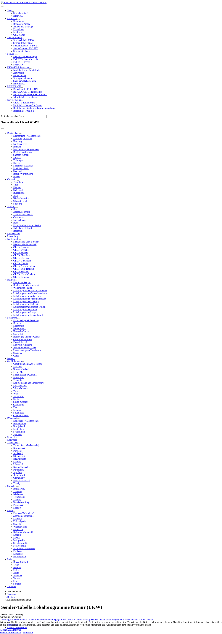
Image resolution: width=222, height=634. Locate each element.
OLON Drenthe (21, 250)
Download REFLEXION (25, 89)
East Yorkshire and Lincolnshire (28, 383)
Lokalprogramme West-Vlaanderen (30, 290)
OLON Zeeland (21, 271)
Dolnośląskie (19, 521)
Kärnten (17, 187)
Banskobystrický (21, 502)
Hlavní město (19, 459)
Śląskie (16, 537)
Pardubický (18, 469)
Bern (15, 222)
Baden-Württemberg (23, 174)
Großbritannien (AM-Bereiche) (28, 364)
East (15, 407)
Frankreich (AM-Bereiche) (26, 320)
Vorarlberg (18, 182)
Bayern (16, 176)
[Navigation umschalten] (2, 128)
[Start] (13, 11)
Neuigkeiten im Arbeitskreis (26, 70)
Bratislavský (19, 488)
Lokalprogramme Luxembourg (28, 315)
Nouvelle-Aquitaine (22, 345)
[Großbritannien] (23, 361)
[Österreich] (18, 180)
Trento (16, 564)
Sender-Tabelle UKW (23, 40)
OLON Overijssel (21, 258)
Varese (16, 578)
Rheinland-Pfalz (21, 168)
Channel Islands (21, 415)
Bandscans (18, 21)
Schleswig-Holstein (22, 138)
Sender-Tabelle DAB (23, 43)
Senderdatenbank (21, 51)
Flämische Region (22, 282)
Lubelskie (18, 554)
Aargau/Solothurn (21, 212)
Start (9, 10)
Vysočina (17, 472)
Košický (17, 507)
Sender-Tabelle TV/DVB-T (26, 45)
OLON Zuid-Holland (23, 269)
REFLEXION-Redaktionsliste (27, 91)
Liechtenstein (13, 233)
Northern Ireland (21, 369)
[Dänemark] (18, 418)
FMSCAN (18, 64)
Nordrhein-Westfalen (23, 165)
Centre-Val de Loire (22, 339)
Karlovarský (19, 448)
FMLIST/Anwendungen (25, 56)
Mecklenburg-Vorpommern (26, 149)
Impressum (28, 632)
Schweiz (11, 206)
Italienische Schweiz (23, 228)
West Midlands (20, 388)
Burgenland (18, 193)
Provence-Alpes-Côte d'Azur (27, 350)
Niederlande (13, 239)
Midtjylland (18, 429)
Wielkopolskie (20, 526)
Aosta (16, 573)
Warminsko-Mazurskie (24, 548)
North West (18, 377)
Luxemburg (12, 236)
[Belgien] (16, 280)
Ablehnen (16, 630)
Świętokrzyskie (20, 543)
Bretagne (17, 323)
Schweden (12, 437)
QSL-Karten (19, 34)
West (15, 393)
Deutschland (13, 133)
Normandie (18, 326)
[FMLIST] (17, 54)
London (17, 410)
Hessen (16, 163)
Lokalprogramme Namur (25, 309)
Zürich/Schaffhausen (23, 214)
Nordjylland (19, 426)
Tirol (15, 184)
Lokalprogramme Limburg (26, 301)
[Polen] (14, 511)
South (16, 399)
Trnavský (17, 491)
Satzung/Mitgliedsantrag (24, 81)
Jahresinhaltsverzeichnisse (25, 97)
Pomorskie (18, 529)
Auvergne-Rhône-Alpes (24, 347)
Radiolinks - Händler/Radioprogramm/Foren (34, 108)
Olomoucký (19, 478)
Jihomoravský (20, 475)
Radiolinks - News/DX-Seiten (27, 105)
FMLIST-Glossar (21, 62)
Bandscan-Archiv (21, 24)
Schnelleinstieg (20, 13)
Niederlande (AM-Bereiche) (26, 241)
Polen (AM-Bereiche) (23, 513)
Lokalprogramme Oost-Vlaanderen (30, 293)
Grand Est (18, 334)
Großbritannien (14, 361)
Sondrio (17, 583)
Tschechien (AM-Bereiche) (26, 445)
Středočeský (19, 456)
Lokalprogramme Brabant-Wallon (29, 307)
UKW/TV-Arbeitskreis (18, 67)
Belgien (11, 279)
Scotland (17, 366)
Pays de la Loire (21, 342)
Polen (10, 510)
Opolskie (17, 524)
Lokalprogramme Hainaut (25, 304)
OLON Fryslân (20, 252)
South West (18, 396)
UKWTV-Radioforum (24, 102)
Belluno (17, 567)
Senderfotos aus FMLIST (25, 48)
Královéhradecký (21, 467)
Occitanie (17, 353)
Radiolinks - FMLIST (23, 110)
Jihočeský (18, 453)
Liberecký (18, 464)
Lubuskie (17, 518)
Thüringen (18, 160)
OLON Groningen (22, 247)
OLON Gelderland (22, 260)
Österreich (12, 179)
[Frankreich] (19, 318)
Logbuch (17, 32)
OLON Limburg (21, 277)
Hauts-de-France (21, 331)
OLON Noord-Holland (24, 266)
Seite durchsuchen (10, 116)
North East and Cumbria (25, 374)
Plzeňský (17, 450)
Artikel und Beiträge (23, 26)
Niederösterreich (21, 198)
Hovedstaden (19, 423)
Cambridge (18, 404)
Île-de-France (19, 328)
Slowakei (11, 486)
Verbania (17, 575)
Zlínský (17, 483)
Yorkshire (18, 380)
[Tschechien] (19, 443)
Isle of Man (18, 372)
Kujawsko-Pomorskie (23, 532)
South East (18, 412)
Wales (16, 391)
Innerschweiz (19, 220)
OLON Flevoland (21, 255)
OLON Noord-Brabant (24, 274)
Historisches (19, 83)
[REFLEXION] (22, 87)
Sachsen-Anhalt (20, 155)
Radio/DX (12, 18)
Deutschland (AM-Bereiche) (26, 136)
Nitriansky (18, 494)
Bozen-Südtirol (20, 562)
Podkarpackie (19, 556)
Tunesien (11, 586)
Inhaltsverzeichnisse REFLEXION (30, 94)
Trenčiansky (19, 497)
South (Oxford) (20, 402)
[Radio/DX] (18, 19)
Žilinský (17, 499)
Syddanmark (19, 431)
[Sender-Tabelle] (23, 38)
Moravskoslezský (21, 480)
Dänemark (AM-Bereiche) (26, 421)
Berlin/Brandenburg (22, 152)
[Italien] (14, 560)
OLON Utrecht (20, 263)
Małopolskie (19, 540)
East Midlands (20, 385)
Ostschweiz (18, 217)
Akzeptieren (6, 630)
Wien (15, 195)
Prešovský (18, 505)
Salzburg (17, 203)
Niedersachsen (20, 144)
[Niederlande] (20, 239)
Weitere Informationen (10, 632)
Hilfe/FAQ (18, 15)
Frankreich (12, 317)
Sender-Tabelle (14, 37)
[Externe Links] (22, 100)
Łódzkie (17, 535)
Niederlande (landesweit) (25, 244)
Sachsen (17, 157)
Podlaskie (18, 551)
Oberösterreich (20, 201)
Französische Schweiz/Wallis (27, 225)
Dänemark (12, 418)
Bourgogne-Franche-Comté (26, 336)
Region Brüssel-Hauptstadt (26, 285)
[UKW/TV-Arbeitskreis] (30, 68)
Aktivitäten (18, 72)
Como (16, 581)
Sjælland (17, 434)
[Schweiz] (16, 207)
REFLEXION (14, 86)
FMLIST (11, 53)
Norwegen (12, 440)
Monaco (11, 358)
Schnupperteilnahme (23, 78)
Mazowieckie (19, 545)
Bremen (17, 146)
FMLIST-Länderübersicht (25, 59)
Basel (16, 209)
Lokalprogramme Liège (24, 312)
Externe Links (14, 100)
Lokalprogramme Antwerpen (27, 296)
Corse (16, 355)
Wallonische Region (22, 288)
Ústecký (17, 461)
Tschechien (12, 442)
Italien (10, 559)
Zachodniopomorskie (23, 516)
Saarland (17, 171)
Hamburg (17, 141)
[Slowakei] (17, 486)
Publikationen (19, 75)
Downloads (18, 29)
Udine (16, 570)
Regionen (18, 231)
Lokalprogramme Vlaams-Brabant (29, 298)
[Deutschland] (20, 133)
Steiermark (18, 190)
